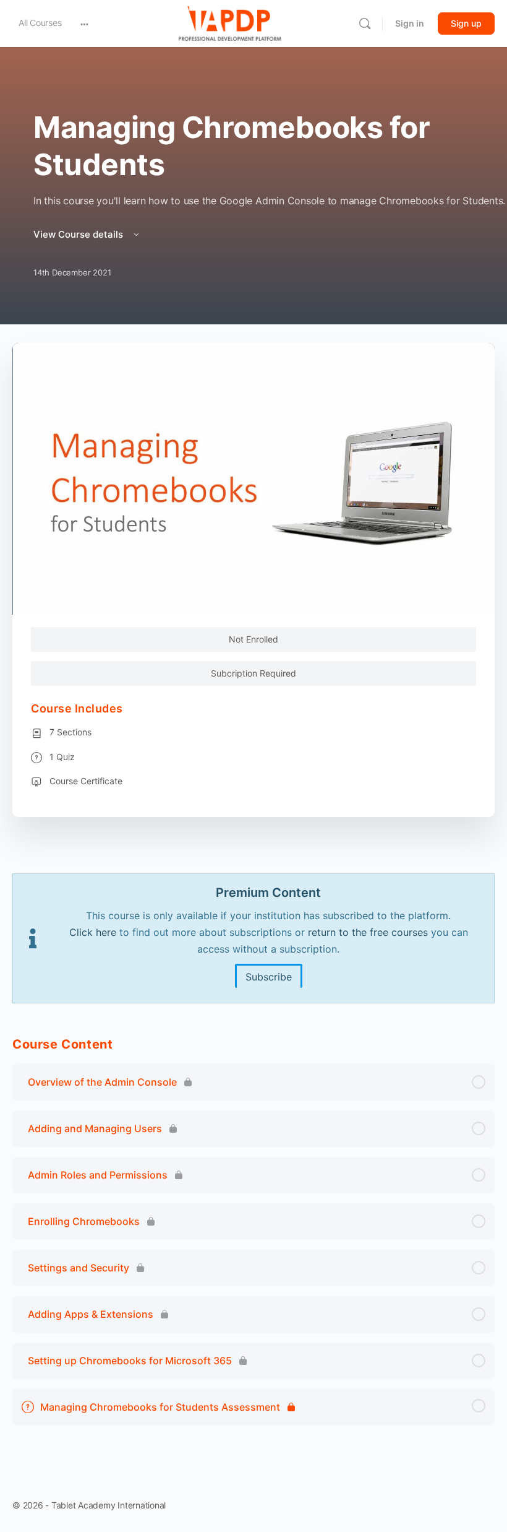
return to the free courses (368, 932)
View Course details (79, 234)
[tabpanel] (253, 938)
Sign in (409, 23)
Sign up (466, 23)
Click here (92, 932)
